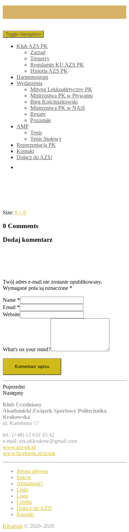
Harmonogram (32, 77)
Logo (22, 496)
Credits (24, 502)
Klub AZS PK (32, 46)
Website (11, 314)
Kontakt (25, 151)
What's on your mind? (27, 349)
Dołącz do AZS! (34, 157)
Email (11, 307)
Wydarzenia (29, 83)
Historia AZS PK (49, 71)
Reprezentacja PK (36, 145)
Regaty (38, 114)
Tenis (36, 132)
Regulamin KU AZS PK (57, 65)
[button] (64, 387)
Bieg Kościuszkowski (54, 102)
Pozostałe (40, 120)
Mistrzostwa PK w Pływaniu (61, 95)
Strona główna (32, 471)
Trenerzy (40, 58)
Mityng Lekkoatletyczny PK (61, 89)
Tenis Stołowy (46, 139)
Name (11, 300)
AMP (23, 126)
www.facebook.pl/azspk (29, 453)
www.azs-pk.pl (19, 447)
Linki (22, 490)
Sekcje (24, 477)
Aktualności (30, 483)
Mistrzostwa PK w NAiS (57, 108)
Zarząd (37, 52)
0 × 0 (20, 212)
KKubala (13, 526)
